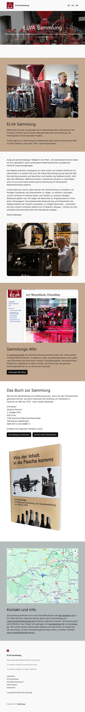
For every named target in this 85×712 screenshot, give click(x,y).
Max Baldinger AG (66, 615)
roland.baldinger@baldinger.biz (21, 621)
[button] (42, 575)
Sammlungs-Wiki (16, 355)
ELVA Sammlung (22, 5)
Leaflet (75, 602)
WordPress (21, 704)
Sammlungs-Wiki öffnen (17, 372)
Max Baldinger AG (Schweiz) (19, 435)
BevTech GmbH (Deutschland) (45, 435)
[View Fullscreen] (9, 551)
